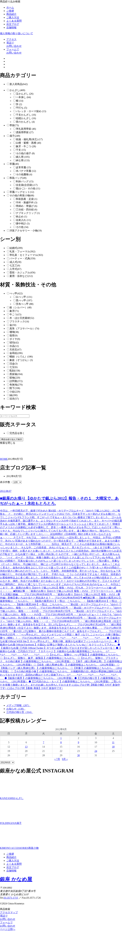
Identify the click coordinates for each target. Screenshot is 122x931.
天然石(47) (15, 349)
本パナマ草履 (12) (26, 171)
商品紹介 (11, 14)
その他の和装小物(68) (22, 195)
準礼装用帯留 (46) (26, 128)
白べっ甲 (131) (24, 297)
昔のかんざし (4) (25, 121)
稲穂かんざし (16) (26, 118)
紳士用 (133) (23, 160)
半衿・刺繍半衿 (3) (26, 202)
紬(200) (13, 395)
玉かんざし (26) (24, 93)
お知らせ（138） (15, 708)
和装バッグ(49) (18, 178)
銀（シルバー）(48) (20, 307)
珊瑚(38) (14, 332)
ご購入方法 (12, 17)
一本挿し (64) (23, 97)
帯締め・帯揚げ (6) (26, 206)
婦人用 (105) (23, 157)
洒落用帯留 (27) (24, 132)
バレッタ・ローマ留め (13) (31, 111)
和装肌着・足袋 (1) (26, 199)
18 (113, 746)
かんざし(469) (17, 90)
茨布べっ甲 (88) (24, 304)
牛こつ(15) (15, 314)
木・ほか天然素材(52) (22, 318)
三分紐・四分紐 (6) (26, 209)
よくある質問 (14, 20)
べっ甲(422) (16, 293)
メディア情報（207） (18, 705)
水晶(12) (14, 346)
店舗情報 (11, 27)
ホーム (10, 7)
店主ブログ (12, 24)
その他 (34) (22, 227)
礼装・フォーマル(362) (22, 251)
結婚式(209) (16, 248)
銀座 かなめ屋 (16, 879)
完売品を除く (17, 433)
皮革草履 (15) (23, 167)
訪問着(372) (16, 381)
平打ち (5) (21, 107)
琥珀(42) (14, 342)
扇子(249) (15, 135)
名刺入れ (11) (23, 220)
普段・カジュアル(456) (22, 272)
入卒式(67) (15, 269)
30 (78, 755)
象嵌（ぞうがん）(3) (21, 360)
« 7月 (57, 759)
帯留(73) (14, 125)
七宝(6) (13, 367)
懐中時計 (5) (23, 223)
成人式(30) (15, 262)
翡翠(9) (13, 335)
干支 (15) (21, 149)
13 (26, 746)
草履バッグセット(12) (22, 192)
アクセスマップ (9, 912)
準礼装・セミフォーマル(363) (26, 255)
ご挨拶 (10, 10)
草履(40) (14, 164)
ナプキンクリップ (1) (28, 213)
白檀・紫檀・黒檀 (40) (28, 142)
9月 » (65, 759)
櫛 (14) (19, 100)
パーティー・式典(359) (22, 258)
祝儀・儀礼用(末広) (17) (29, 139)
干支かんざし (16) (26, 114)
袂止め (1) (21, 216)
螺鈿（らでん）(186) (21, 356)
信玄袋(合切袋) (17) (26, 185)
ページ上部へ (7, 929)
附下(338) (15, 388)
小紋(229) (15, 391)
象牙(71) (14, 311)
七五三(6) (15, 265)
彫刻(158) (15, 370)
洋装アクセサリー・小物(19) (26, 230)
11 (113, 742)
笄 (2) (19, 104)
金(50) (13, 325)
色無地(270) (16, 384)
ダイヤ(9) (15, 339)
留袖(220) (15, 377)
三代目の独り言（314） (19, 712)
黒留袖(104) (16, 374)
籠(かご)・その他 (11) (28, 188)
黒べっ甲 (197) (24, 300)
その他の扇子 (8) (25, 153)
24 (96, 751)
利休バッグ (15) (24, 181)
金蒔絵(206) (16, 353)
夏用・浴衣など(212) (21, 276)
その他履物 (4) (24, 174)
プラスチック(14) (19, 321)
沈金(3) (13, 363)
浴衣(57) (14, 398)
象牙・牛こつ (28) (26, 146)
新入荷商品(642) (19, 84)
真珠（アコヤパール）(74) (24, 328)
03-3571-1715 (11, 897)
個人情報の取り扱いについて (16, 33)
